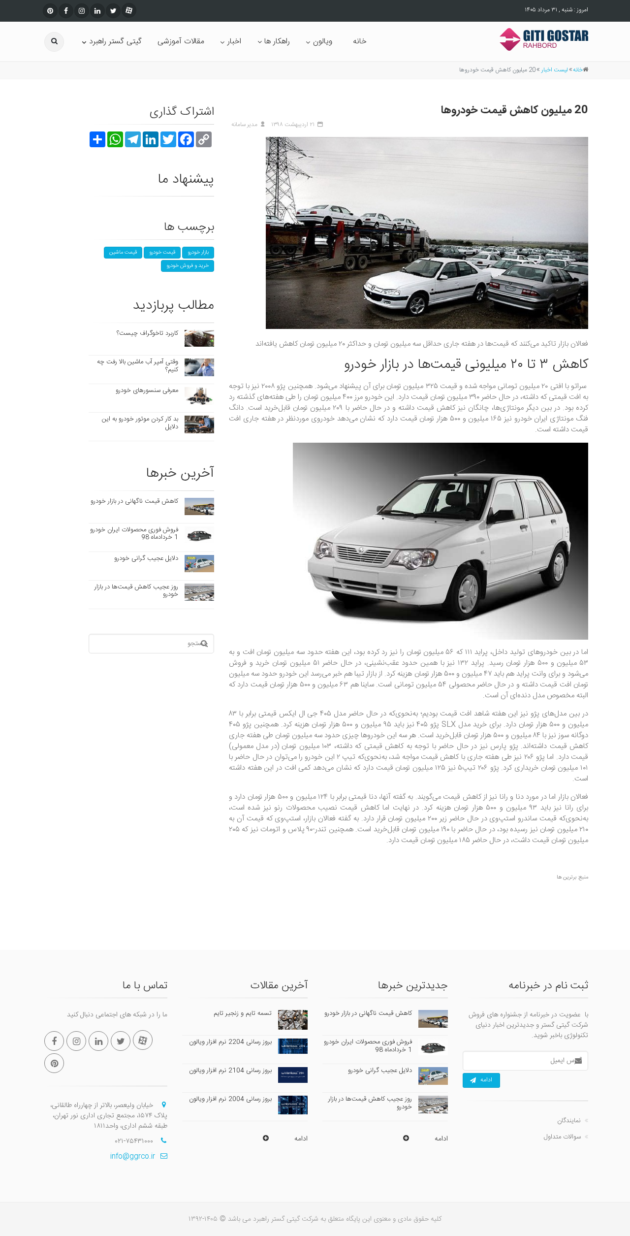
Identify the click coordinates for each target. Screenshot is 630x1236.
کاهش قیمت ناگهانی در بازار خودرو (134, 501)
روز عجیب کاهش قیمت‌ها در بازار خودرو (136, 591)
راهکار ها (277, 41)
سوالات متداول (562, 1137)
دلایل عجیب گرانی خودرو (146, 558)
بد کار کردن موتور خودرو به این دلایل (140, 423)
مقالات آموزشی (181, 41)
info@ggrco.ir (132, 1157)
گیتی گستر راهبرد (115, 41)
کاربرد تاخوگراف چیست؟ (147, 333)
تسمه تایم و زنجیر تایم (243, 1013)
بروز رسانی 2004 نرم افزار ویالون (230, 1099)
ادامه (486, 1080)
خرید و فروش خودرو (187, 265)
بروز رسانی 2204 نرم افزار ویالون (230, 1042)
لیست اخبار (554, 70)
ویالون (322, 41)
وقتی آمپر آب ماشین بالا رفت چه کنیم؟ (137, 366)
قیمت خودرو (162, 252)
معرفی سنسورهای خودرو (147, 390)
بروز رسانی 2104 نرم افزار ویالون (230, 1070)
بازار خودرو (198, 252)
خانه (360, 41)
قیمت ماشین (123, 252)
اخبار (234, 41)
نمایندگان (569, 1120)
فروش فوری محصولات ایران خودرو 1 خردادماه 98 (134, 533)
